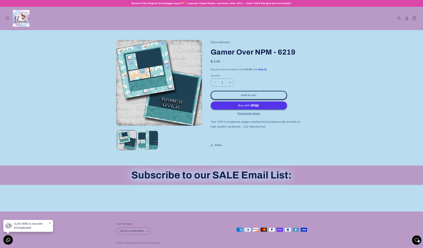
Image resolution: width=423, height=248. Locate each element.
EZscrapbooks (132, 243)
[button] (7, 18)
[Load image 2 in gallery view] (148, 140)
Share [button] (218, 145)
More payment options (248, 114)
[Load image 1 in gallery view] (127, 140)
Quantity (215, 76)
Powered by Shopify (150, 243)
